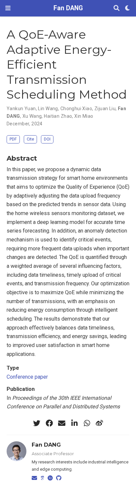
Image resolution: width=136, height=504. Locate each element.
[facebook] (49, 423)
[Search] (116, 8)
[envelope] (62, 423)
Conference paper (27, 377)
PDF (13, 139)
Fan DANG (68, 8)
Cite (30, 139)
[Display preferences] (128, 8)
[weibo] (99, 423)
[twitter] (37, 423)
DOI (47, 139)
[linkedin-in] (74, 423)
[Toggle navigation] (8, 8)
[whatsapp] (87, 423)
